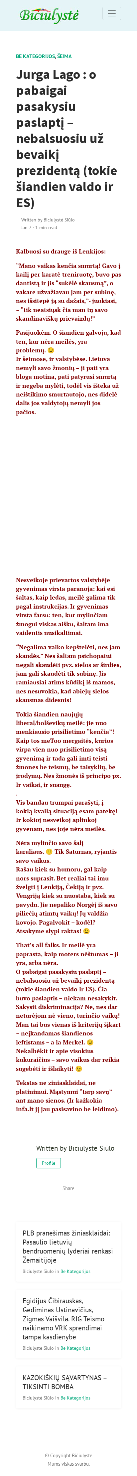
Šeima (64, 56)
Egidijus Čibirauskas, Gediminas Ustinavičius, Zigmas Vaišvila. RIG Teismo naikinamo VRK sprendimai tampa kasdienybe (63, 1318)
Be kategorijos (35, 56)
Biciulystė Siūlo (39, 1271)
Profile (48, 1163)
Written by (48, 219)
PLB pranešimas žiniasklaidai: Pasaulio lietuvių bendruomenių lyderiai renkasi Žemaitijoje (68, 1246)
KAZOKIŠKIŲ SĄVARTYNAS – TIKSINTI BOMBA (65, 1382)
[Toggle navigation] (111, 13)
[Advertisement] (68, 491)
